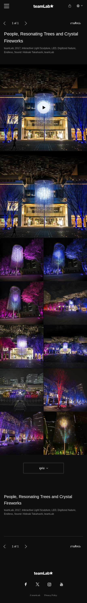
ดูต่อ (42, 468)
